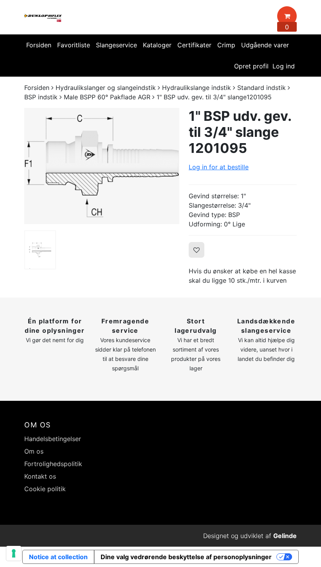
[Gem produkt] (196, 250)
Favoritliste (73, 45)
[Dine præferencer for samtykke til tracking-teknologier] (13, 553)
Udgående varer (265, 45)
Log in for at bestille (219, 167)
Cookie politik (45, 489)
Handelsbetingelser (52, 439)
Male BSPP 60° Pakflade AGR (107, 97)
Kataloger (157, 45)
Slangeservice (116, 45)
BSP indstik (41, 97)
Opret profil (251, 66)
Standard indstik (261, 88)
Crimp (226, 45)
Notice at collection (58, 557)
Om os (33, 451)
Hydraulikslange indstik (196, 88)
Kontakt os (40, 476)
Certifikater (194, 45)
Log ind (283, 66)
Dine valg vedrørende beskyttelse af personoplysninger (186, 557)
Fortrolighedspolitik (53, 464)
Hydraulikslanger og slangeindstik (106, 88)
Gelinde (285, 536)
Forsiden (38, 45)
